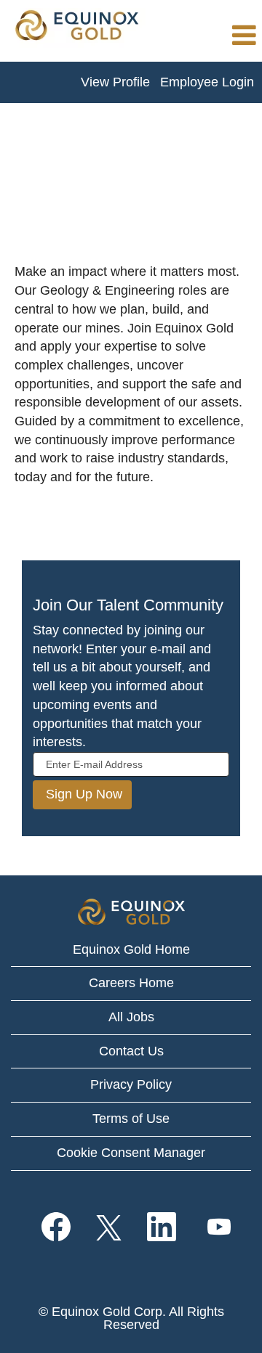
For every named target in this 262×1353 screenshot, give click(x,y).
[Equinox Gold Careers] (76, 28)
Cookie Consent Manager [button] (131, 1152)
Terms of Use (131, 1118)
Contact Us (131, 1051)
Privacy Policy (131, 1084)
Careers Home (131, 983)
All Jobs (131, 1017)
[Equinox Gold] (131, 912)
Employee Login (207, 82)
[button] (208, 36)
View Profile (115, 82)
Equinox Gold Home (131, 949)
